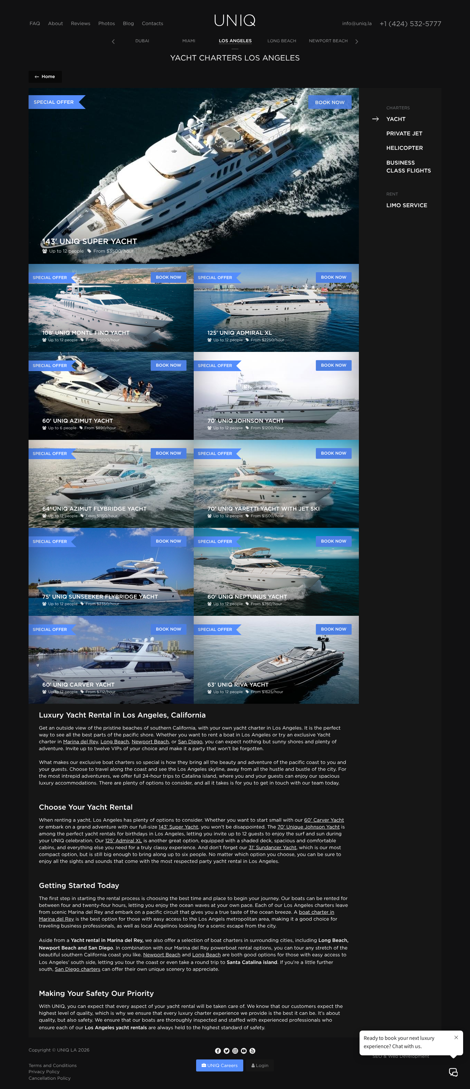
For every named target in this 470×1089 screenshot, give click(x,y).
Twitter (226, 1051)
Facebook (218, 1051)
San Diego (190, 742)
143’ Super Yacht (178, 827)
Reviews (80, 24)
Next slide (356, 41)
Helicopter (404, 148)
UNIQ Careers (222, 1066)
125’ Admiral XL (123, 841)
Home (48, 76)
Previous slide (113, 41)
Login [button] (261, 1066)
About (55, 24)
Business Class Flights (408, 166)
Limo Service (406, 205)
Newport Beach (150, 742)
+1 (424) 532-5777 (410, 24)
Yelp (252, 1051)
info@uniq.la (357, 24)
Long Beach (114, 742)
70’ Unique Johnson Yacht (308, 827)
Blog (128, 24)
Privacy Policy (44, 1072)
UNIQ (235, 20)
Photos (106, 24)
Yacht (396, 119)
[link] (142, 41)
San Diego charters (77, 970)
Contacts (152, 24)
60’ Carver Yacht (324, 821)
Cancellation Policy (50, 1079)
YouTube (244, 1051)
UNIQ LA (67, 1051)
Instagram (235, 1051)
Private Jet (404, 133)
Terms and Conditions (53, 1066)
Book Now (330, 102)
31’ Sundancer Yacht (272, 848)
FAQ (35, 24)
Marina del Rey (80, 742)
